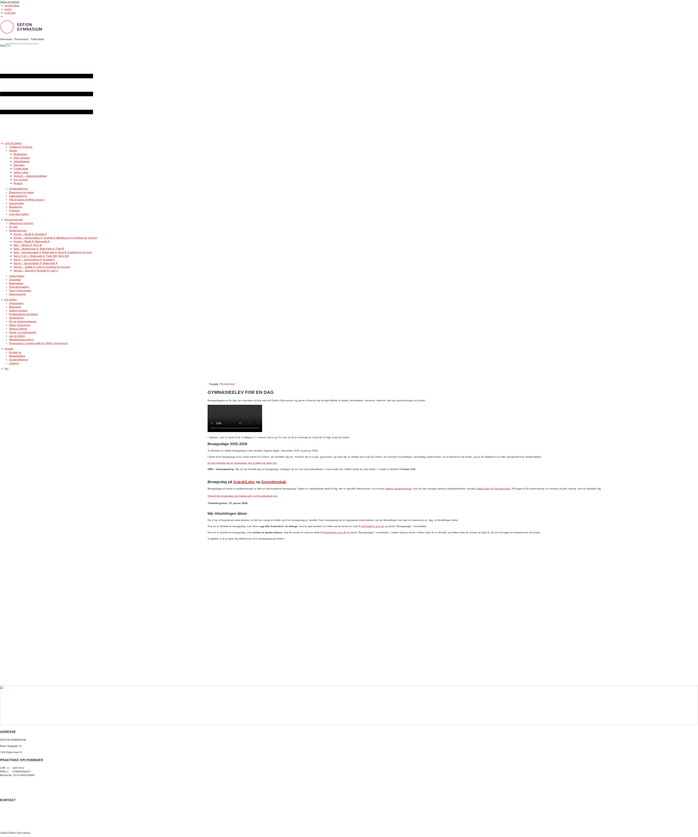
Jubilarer (14, 363)
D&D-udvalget (22, 157)
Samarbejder (16, 203)
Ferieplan (14, 210)
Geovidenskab (273, 482)
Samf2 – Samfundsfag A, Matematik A (35, 263)
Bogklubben (20, 154)
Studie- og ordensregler (22, 332)
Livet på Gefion (13, 143)
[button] (349, 94)
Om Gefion (11, 299)
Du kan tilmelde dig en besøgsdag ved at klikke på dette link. (242, 463)
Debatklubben (22, 161)
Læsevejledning (18, 196)
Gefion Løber (21, 172)
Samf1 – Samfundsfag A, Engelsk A (34, 259)
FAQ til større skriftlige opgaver (27, 199)
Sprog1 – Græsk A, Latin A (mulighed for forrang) (42, 267)
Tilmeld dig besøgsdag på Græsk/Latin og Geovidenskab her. (243, 495)
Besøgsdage (16, 283)
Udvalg (13, 150)
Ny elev (13, 227)
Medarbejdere (17, 356)
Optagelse (15, 279)
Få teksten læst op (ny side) (16, 792)
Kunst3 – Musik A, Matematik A (31, 241)
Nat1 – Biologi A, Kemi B (28, 245)
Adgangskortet (17, 294)
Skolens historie (18, 328)
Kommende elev (14, 219)
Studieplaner (16, 317)
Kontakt (9, 348)
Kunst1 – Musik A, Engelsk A (30, 234)
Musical (18, 183)
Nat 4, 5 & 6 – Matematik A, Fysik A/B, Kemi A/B (41, 256)
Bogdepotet (15, 207)
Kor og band (21, 179)
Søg (2, 45)
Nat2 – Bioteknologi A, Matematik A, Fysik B (39, 248)
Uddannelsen (16, 276)
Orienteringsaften (19, 287)
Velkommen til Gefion (21, 223)
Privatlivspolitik (8, 781)
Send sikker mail (9, 820)
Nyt (6, 368)
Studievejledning (18, 188)
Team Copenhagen (20, 290)
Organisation (16, 303)
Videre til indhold (9, 2)
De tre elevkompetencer (23, 321)
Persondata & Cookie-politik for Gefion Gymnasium (38, 343)
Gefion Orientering (19, 325)
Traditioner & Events (20, 147)
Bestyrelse (15, 307)
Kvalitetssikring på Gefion (23, 314)
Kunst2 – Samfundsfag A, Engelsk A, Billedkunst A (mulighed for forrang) (55, 237)
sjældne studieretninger (398, 488)
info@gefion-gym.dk (372, 526)
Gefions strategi (18, 310)
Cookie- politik (8, 785)
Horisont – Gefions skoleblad (30, 176)
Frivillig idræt (21, 168)
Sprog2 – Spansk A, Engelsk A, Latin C (36, 270)
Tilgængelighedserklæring (15, 788)
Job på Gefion (17, 336)
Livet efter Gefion (19, 214)
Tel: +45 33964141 (11, 808)
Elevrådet (19, 165)
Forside (213, 383)
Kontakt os (15, 352)
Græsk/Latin (244, 482)
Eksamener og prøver (21, 192)
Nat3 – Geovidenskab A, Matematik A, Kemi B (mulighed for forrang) (53, 252)
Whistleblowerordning (21, 339)
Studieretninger (18, 230)
